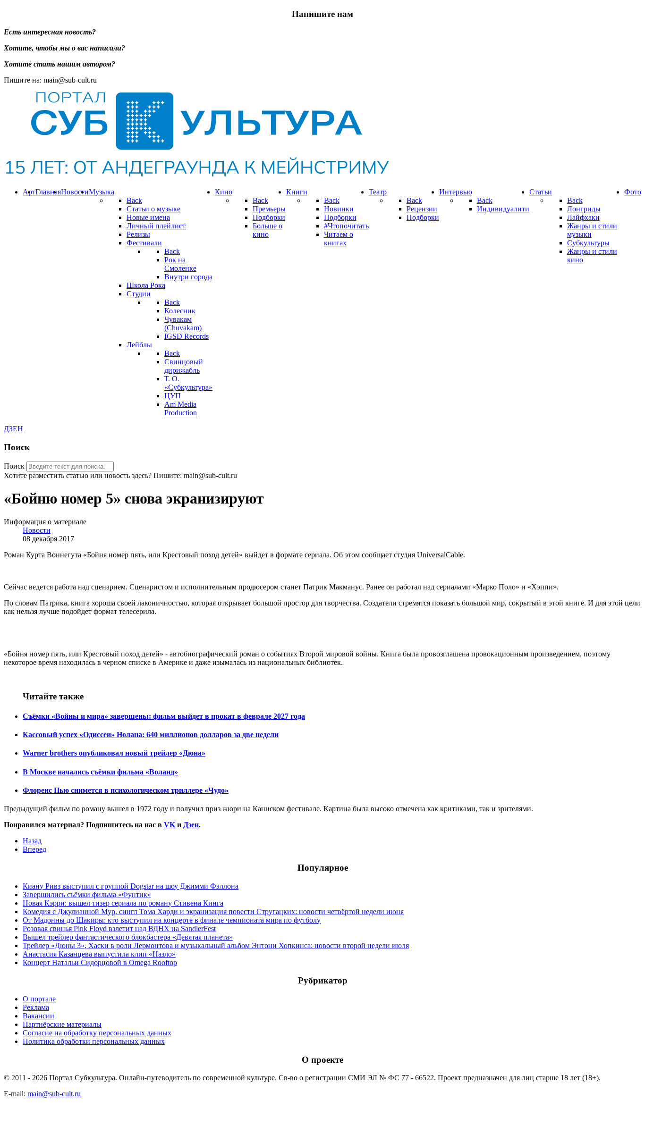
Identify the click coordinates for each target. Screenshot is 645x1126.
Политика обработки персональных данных (94, 1041)
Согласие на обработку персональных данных (97, 1033)
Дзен (191, 825)
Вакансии (38, 1016)
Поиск (14, 466)
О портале (39, 999)
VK (169, 825)
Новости (37, 530)
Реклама (36, 1007)
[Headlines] (196, 176)
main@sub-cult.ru (54, 1094)
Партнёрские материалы (62, 1024)
